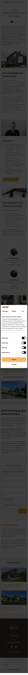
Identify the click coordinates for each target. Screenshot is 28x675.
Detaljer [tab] (14, 311)
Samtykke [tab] (5, 311)
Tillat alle (14, 359)
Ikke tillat (14, 364)
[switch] (24, 343)
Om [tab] (23, 311)
